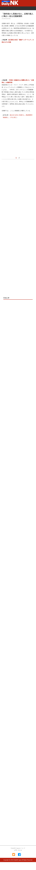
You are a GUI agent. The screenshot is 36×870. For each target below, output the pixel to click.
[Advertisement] (18, 61)
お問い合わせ (18, 850)
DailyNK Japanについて (18, 848)
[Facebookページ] (20, 854)
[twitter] (14, 854)
